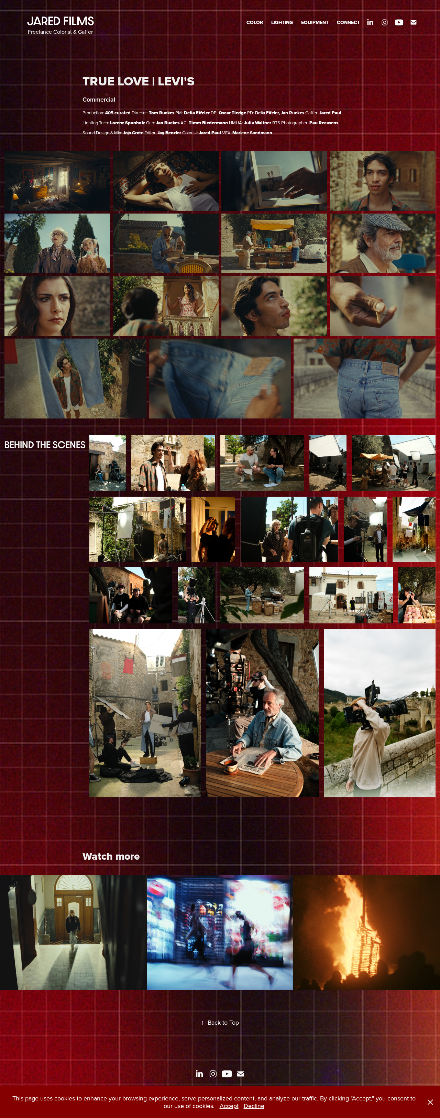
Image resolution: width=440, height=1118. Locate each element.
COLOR (254, 22)
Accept (229, 1105)
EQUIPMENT (315, 22)
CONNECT (348, 22)
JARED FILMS (60, 21)
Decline (254, 1105)
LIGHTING (282, 22)
